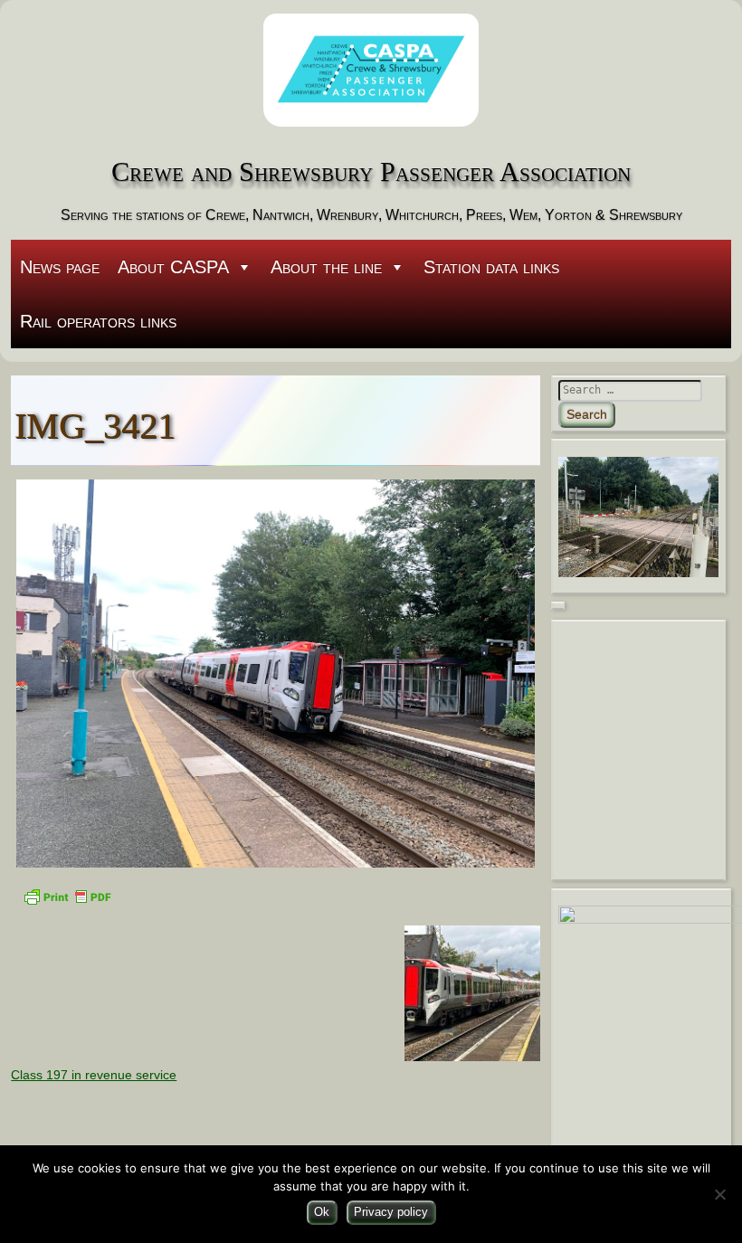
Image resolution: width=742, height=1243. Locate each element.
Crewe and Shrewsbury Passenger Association (371, 171)
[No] (719, 1194)
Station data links (491, 267)
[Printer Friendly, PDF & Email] (67, 895)
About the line (326, 267)
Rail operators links (98, 321)
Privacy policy (391, 1212)
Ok (321, 1212)
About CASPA (173, 267)
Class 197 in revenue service (93, 1074)
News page (60, 267)
